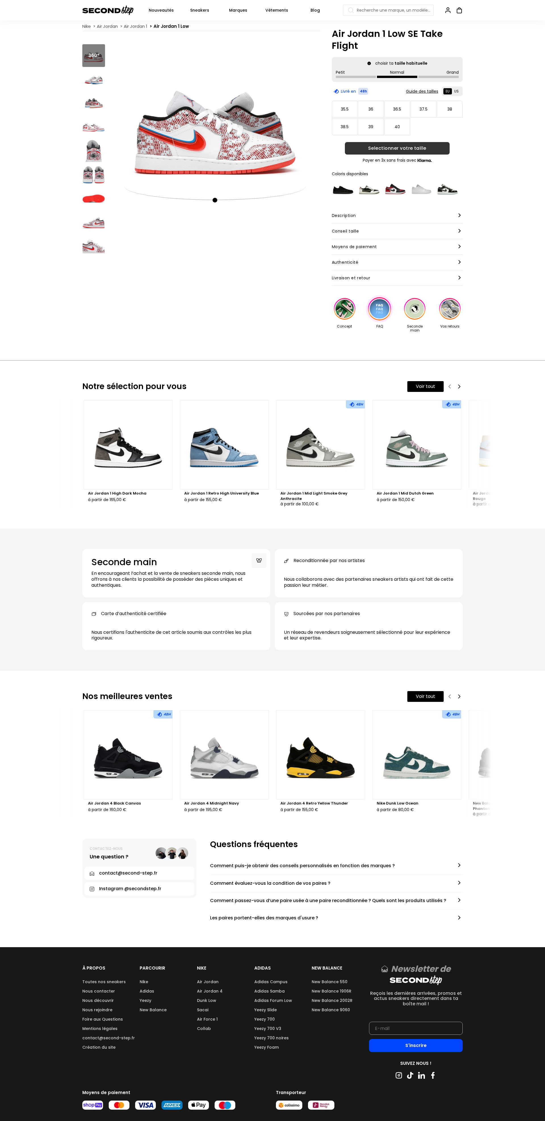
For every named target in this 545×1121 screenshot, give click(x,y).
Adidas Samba (269, 991)
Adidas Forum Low (273, 1000)
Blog (315, 10)
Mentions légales (100, 1028)
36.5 (397, 109)
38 (449, 109)
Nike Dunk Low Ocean (397, 803)
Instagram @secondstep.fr (130, 888)
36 (370, 109)
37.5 (423, 109)
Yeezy (145, 1000)
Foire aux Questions (102, 1019)
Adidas (147, 991)
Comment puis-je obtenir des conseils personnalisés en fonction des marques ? (302, 866)
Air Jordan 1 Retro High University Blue (221, 493)
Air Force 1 (207, 1019)
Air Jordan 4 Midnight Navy (211, 803)
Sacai (202, 1010)
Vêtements (276, 10)
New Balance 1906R (331, 991)
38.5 (345, 127)
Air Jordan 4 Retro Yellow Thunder (314, 803)
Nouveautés (161, 10)
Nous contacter (98, 991)
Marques (238, 10)
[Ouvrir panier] (457, 10)
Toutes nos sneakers (104, 982)
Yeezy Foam (266, 1047)
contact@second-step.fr (108, 1038)
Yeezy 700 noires (271, 1038)
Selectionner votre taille (397, 148)
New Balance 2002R (332, 1000)
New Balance (153, 1010)
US (456, 91)
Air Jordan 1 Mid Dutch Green (405, 493)
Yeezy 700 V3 (267, 1028)
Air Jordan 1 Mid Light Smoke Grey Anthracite (313, 496)
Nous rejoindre (97, 1010)
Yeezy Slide (265, 1010)
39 (370, 127)
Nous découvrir (98, 1000)
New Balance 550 (329, 982)
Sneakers (199, 10)
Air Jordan (208, 982)
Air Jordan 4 (210, 991)
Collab (204, 1028)
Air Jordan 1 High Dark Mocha (117, 493)
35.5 (345, 109)
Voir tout (425, 386)
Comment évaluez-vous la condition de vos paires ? (270, 883)
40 (397, 127)
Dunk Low (206, 1000)
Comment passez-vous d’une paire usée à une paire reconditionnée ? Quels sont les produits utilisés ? (328, 901)
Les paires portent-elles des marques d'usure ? (264, 918)
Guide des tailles (422, 91)
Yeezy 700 (264, 1019)
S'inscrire (416, 1045)
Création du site (99, 1047)
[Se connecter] (448, 10)
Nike (144, 982)
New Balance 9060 (331, 1010)
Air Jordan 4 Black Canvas (114, 803)
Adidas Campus (271, 982)
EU (448, 91)
